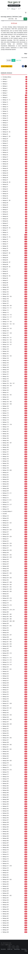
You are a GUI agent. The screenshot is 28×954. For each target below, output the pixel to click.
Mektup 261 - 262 (7, 587)
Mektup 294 (6, 630)
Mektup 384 (6, 790)
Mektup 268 (6, 596)
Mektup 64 (5, 216)
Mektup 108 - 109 (7, 305)
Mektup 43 (5, 170)
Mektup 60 (5, 207)
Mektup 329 (6, 685)
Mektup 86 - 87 (6, 262)
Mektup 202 (6, 474)
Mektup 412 (6, 854)
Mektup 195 (6, 461)
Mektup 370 (6, 763)
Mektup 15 (5, 109)
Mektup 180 (6, 429)
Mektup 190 (6, 449)
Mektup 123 (6, 326)
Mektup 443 (6, 920)
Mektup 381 (6, 783)
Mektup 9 (5, 97)
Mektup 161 (6, 392)
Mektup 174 (6, 417)
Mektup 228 (6, 534)
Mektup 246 (6, 561)
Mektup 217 (6, 507)
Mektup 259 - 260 (7, 584)
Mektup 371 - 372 (7, 765)
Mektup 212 (6, 497)
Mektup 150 (6, 372)
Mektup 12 (5, 102)
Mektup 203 (6, 477)
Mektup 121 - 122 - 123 (9, 324)
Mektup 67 (5, 223)
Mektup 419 (6, 868)
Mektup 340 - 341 (7, 708)
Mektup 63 (5, 214)
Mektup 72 (5, 232)
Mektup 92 (5, 271)
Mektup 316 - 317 (7, 662)
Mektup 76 (5, 241)
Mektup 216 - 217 (7, 504)
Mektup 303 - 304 (7, 644)
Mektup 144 (6, 358)
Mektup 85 (5, 260)
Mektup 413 (6, 856)
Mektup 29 (5, 138)
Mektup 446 (6, 927)
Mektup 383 (6, 788)
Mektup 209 (6, 491)
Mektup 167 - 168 (7, 404)
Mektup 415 (6, 861)
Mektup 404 (6, 836)
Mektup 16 (5, 111)
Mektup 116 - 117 (7, 317)
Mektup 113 (6, 312)
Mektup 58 (5, 202)
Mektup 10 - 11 (6, 100)
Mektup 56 (5, 198)
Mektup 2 (5, 81)
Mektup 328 (6, 683)
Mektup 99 (5, 285)
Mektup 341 (6, 710)
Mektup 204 (6, 479)
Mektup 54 (5, 193)
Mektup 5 (5, 88)
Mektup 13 (5, 104)
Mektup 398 (6, 822)
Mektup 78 (5, 246)
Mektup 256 (6, 580)
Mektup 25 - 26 (6, 132)
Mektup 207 (6, 486)
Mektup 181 (6, 431)
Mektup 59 (5, 205)
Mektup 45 (5, 175)
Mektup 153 (6, 378)
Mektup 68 (5, 225)
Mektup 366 (6, 756)
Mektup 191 (6, 452)
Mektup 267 (6, 593)
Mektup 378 (6, 776)
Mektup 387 (6, 797)
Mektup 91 (5, 269)
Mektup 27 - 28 (6, 136)
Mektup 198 (6, 468)
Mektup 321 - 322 (7, 669)
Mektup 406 (6, 840)
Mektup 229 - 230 (7, 536)
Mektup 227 (6, 532)
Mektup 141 (6, 353)
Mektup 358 (6, 742)
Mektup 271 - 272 (7, 600)
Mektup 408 (6, 845)
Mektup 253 (6, 575)
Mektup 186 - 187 (7, 442)
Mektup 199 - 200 (7, 470)
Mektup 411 (6, 852)
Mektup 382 (6, 785)
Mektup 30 (5, 141)
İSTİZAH (5, 513)
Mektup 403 (6, 833)
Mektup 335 (6, 699)
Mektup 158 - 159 (7, 385)
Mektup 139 (6, 349)
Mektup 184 (6, 438)
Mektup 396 (6, 817)
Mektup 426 (6, 884)
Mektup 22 (5, 125)
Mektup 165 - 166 (7, 401)
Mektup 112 (6, 310)
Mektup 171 (6, 410)
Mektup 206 (6, 484)
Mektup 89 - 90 (6, 266)
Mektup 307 (6, 648)
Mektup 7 (5, 93)
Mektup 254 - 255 (7, 577)
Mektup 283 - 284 (7, 616)
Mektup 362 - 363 (7, 749)
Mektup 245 (6, 559)
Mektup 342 (6, 712)
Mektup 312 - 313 (7, 657)
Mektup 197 (6, 465)
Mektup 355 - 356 (7, 737)
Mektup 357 (6, 740)
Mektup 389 (6, 801)
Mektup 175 (6, 420)
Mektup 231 (6, 539)
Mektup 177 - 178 (7, 424)
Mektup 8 (5, 95)
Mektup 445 (6, 925)
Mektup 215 (6, 502)
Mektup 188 (6, 445)
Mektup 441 (6, 916)
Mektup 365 (6, 753)
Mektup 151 (6, 374)
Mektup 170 (6, 408)
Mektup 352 (6, 731)
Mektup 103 (6, 294)
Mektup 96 (5, 278)
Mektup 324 (6, 673)
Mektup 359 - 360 (7, 744)
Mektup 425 (6, 881)
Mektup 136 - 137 (7, 344)
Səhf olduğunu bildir (7, 66)
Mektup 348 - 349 (7, 724)
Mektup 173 (6, 415)
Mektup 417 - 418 (7, 865)
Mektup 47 (5, 180)
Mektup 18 (5, 116)
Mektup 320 (6, 667)
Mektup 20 (5, 120)
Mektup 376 (6, 772)
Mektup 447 (6, 929)
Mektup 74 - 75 (6, 237)
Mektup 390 (6, 804)
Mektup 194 (6, 458)
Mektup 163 (6, 397)
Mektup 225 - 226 (7, 529)
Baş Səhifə (3, 949)
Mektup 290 (6, 623)
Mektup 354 (6, 735)
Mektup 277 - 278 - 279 (9, 609)
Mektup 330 (6, 687)
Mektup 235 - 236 (7, 545)
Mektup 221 (6, 520)
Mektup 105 (6, 298)
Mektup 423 (6, 877)
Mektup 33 (5, 148)
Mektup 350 (6, 726)
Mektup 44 (5, 173)
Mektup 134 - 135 (7, 342)
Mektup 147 (6, 365)
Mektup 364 (6, 751)
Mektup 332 (6, 692)
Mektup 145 (6, 360)
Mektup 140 (6, 351)
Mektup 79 (5, 248)
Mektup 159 (6, 388)
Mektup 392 (6, 808)
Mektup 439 (6, 911)
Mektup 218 (6, 509)
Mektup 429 (6, 891)
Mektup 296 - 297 (7, 635)
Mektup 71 (5, 230)
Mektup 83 (5, 255)
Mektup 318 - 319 (7, 664)
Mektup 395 (6, 815)
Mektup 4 (5, 86)
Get (25, 19)
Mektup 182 (6, 433)
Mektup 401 (6, 829)
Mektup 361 (6, 747)
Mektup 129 (6, 335)
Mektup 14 (5, 106)
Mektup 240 (6, 552)
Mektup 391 (6, 806)
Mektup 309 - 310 (7, 653)
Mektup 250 (6, 571)
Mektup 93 (5, 273)
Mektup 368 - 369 (7, 760)
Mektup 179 (6, 426)
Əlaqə (26, 950)
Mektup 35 (5, 152)
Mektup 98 (5, 282)
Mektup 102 (6, 292)
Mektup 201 (6, 472)
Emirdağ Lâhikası (7, 77)
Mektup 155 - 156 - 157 (9, 383)
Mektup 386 (6, 795)
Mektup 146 (6, 362)
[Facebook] (23, 66)
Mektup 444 (6, 923)
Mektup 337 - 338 (7, 703)
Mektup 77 (5, 244)
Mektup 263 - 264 (7, 589)
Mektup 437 (6, 907)
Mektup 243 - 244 (7, 557)
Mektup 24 (5, 129)
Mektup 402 (6, 831)
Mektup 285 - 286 (7, 619)
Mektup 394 (6, 813)
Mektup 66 (5, 221)
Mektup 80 (5, 250)
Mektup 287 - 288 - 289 (9, 621)
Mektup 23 (5, 127)
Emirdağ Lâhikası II (7, 511)
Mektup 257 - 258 (7, 582)
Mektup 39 (5, 161)
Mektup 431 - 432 (7, 895)
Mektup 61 (5, 209)
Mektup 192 (6, 454)
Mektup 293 (6, 628)
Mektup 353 (6, 733)
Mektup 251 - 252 (7, 573)
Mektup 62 (5, 212)
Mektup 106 (6, 301)
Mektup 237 (6, 548)
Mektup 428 (6, 888)
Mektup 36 (5, 154)
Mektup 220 (6, 518)
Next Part (18, 60)
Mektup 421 (6, 872)
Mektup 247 (6, 564)
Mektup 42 (5, 168)
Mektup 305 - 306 (7, 646)
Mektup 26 (5, 134)
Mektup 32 (5, 145)
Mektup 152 (6, 376)
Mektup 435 (6, 902)
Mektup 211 (6, 495)
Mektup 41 (5, 166)
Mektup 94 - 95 (6, 276)
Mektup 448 (6, 932)
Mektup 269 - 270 (7, 598)
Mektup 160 (6, 390)
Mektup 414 (6, 859)
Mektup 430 (6, 893)
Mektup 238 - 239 (7, 550)
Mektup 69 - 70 (6, 228)
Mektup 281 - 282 (7, 614)
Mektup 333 (6, 694)
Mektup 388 (6, 799)
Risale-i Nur (9, 949)
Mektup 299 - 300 (7, 639)
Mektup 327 (6, 680)
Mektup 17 (5, 113)
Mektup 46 (5, 177)
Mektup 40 (5, 164)
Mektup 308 (6, 651)
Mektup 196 (6, 463)
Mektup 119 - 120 (7, 321)
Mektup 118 (6, 319)
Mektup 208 (6, 488)
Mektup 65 (5, 218)
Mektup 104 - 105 (7, 296)
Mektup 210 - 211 (7, 493)
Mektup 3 (5, 84)
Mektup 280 (6, 612)
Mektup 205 (6, 481)
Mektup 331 (6, 689)
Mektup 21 (5, 122)
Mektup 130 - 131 (7, 337)
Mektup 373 (6, 767)
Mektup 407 (6, 843)
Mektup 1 (5, 79)
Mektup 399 (6, 824)
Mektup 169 (6, 406)
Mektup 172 (6, 413)
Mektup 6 (5, 90)
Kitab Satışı (23, 949)
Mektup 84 (5, 257)
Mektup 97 (5, 280)
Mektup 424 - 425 (7, 879)
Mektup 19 (5, 118)
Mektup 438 (6, 909)
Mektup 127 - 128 (7, 333)
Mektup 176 (6, 422)
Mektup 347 (6, 721)
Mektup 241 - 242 (7, 555)
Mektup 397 (6, 820)
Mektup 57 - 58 (6, 200)
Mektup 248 (6, 566)
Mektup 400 (6, 827)
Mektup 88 (5, 264)
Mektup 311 (6, 655)
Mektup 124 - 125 (7, 328)
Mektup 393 (6, 811)
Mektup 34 (5, 150)
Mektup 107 (6, 303)
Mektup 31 (5, 143)
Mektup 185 (6, 440)
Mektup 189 (6, 447)
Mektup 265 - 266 (7, 591)
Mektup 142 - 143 (7, 356)
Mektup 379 (6, 779)
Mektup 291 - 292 (7, 625)
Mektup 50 (5, 184)
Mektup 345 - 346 (7, 719)
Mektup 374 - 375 (7, 769)
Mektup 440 (6, 913)
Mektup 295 (6, 632)
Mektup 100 (6, 287)
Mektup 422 (6, 875)
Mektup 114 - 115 (7, 314)
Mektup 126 (6, 330)
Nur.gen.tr (14, 2)
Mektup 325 (6, 676)
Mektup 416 (6, 863)
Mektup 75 (5, 239)
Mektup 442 (6, 918)
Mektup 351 (6, 728)
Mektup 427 (6, 886)
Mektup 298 (6, 637)
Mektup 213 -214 (7, 500)
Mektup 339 (6, 705)
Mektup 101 (6, 289)
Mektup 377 (6, 774)
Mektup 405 (6, 838)
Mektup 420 (6, 870)
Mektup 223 (6, 525)
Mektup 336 (6, 701)
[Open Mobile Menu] (25, 12)
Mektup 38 (5, 159)
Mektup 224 (6, 527)
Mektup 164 (6, 399)
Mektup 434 (6, 900)
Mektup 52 (5, 189)
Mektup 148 (6, 367)
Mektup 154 (6, 381)
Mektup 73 (5, 234)
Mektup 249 (6, 568)
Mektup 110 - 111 (7, 308)
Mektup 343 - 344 (7, 715)
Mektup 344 (6, 717)
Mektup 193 (6, 456)
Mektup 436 (6, 904)
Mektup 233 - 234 (7, 543)
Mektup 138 (6, 346)
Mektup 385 (6, 792)
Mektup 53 (5, 191)
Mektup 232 (6, 541)
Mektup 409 (6, 847)
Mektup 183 (6, 436)
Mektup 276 (6, 607)
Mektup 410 (6, 849)
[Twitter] (25, 66)
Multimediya (17, 949)
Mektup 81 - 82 (6, 253)
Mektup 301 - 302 (7, 641)
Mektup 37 (5, 157)
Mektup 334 (6, 696)
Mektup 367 (6, 758)
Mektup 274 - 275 (7, 605)
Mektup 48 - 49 (6, 182)
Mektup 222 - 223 (7, 523)
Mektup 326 (6, 678)
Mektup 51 (5, 186)
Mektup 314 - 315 (7, 660)
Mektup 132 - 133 (7, 340)
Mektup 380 (6, 781)
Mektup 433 (6, 897)
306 (13, 60)
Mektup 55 (5, 196)
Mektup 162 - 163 (7, 394)
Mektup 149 (6, 369)
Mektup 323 (6, 671)
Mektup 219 (6, 516)
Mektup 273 (6, 603)
